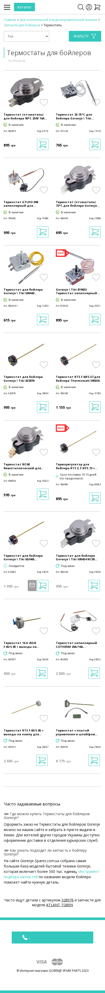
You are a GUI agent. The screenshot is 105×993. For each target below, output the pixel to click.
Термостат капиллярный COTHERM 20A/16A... (76, 645)
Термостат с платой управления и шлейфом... (76, 732)
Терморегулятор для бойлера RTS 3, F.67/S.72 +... (76, 466)
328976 (67, 900)
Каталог (24, 7)
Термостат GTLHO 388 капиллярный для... (21, 204)
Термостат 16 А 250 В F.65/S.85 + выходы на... (21, 645)
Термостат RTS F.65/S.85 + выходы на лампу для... (24, 732)
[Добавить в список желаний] (43, 102)
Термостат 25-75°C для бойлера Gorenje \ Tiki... (75, 116)
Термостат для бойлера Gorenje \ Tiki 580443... (23, 291)
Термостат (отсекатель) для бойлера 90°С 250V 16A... (25, 116)
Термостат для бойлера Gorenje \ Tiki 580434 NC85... (76, 557)
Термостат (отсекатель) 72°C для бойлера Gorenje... (77, 204)
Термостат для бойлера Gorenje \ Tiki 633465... (23, 557)
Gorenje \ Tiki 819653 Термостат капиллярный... (77, 291)
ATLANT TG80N (59, 904)
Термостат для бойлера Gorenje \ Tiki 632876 (23, 378)
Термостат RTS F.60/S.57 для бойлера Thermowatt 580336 (78, 378)
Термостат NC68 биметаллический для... (23, 466)
